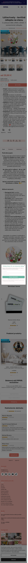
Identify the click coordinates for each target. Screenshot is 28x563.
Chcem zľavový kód (13, 276)
